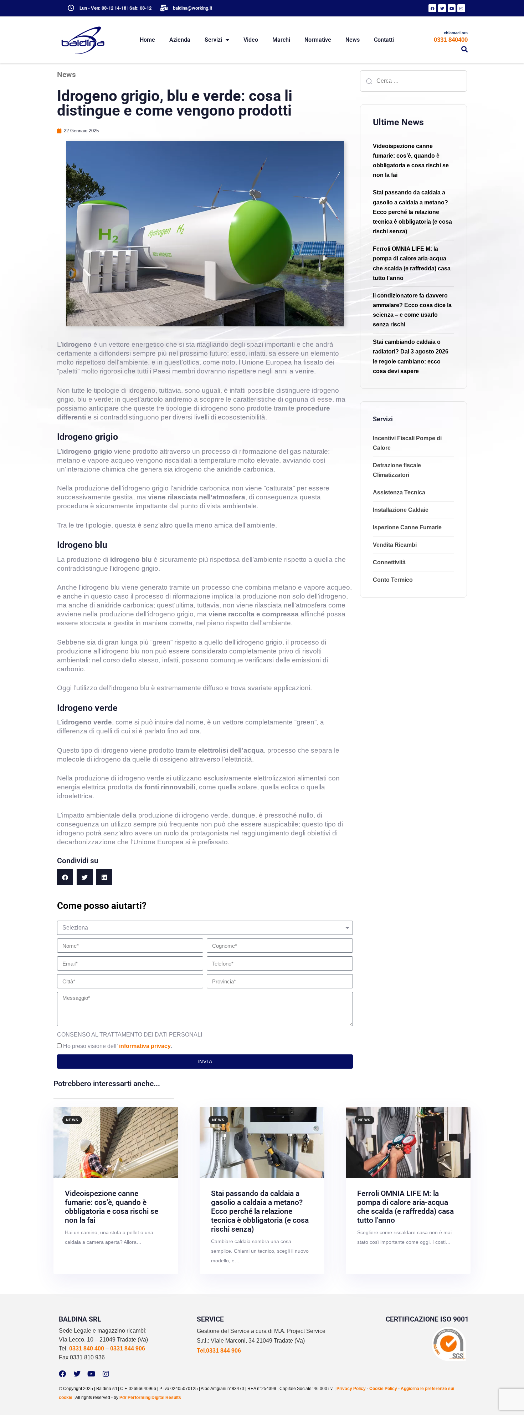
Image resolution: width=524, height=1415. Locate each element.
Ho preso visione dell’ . (117, 1046)
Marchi (281, 39)
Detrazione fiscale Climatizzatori (397, 470)
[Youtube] (452, 8)
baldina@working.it (192, 8)
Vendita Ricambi (395, 545)
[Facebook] (432, 8)
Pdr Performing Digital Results (150, 1397)
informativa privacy (145, 1046)
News (352, 39)
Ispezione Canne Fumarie (407, 527)
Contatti (384, 39)
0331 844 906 (127, 1348)
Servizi (213, 39)
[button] (464, 49)
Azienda (179, 39)
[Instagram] (461, 8)
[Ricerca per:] (413, 81)
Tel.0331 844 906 (219, 1351)
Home (147, 39)
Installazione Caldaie (400, 510)
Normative (317, 39)
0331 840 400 (86, 1348)
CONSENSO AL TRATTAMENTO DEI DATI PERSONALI (129, 1035)
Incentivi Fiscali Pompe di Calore (407, 443)
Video (250, 39)
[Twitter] (442, 8)
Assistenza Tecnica (399, 492)
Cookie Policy (383, 1388)
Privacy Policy (351, 1388)
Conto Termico (393, 580)
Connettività (389, 562)
